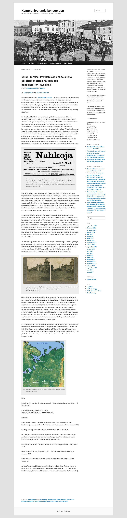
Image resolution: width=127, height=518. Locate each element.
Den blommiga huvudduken (95, 157)
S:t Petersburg (41, 501)
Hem (23, 63)
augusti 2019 (91, 232)
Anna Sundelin (28, 93)
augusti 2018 (91, 249)
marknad (23, 501)
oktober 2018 (91, 245)
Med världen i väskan (45, 97)
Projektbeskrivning (42, 63)
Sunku (52, 501)
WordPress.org (91, 293)
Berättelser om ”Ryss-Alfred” (96, 155)
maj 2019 (89, 234)
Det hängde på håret (95, 200)
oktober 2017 (91, 266)
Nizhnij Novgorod (32, 501)
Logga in (89, 287)
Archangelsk (43, 499)
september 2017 (92, 268)
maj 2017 (89, 270)
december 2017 (91, 261)
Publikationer (68, 63)
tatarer (56, 501)
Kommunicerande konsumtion (42, 10)
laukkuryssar (70, 499)
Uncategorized (32, 499)
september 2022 (92, 226)
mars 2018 (90, 257)
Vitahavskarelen (63, 501)
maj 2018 (89, 253)
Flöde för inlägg (92, 289)
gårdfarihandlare (61, 499)
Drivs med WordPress (63, 511)
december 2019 (91, 228)
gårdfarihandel (52, 499)
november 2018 (91, 243)
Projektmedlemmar (55, 63)
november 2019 (91, 230)
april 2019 (90, 236)
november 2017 (91, 264)
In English (31, 63)
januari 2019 (90, 240)
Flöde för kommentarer (94, 291)
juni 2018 (89, 251)
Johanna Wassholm (42, 93)
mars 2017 (90, 272)
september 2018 (92, 247)
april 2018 (90, 255)
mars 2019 (90, 238)
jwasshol (42, 88)
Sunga (48, 501)
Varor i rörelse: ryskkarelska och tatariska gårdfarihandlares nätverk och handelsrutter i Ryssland (46, 80)
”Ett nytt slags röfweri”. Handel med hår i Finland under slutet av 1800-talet (96, 188)
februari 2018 (91, 259)
